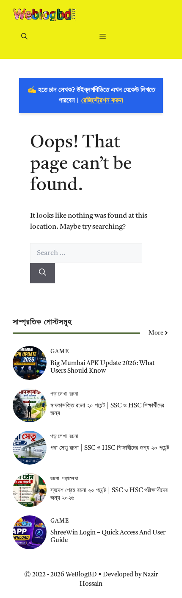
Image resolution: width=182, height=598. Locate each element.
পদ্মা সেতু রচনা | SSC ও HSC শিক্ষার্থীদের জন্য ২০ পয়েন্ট (109, 448)
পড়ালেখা (58, 394)
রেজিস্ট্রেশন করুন (102, 100)
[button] (24, 37)
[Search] (42, 273)
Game (59, 351)
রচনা (74, 394)
